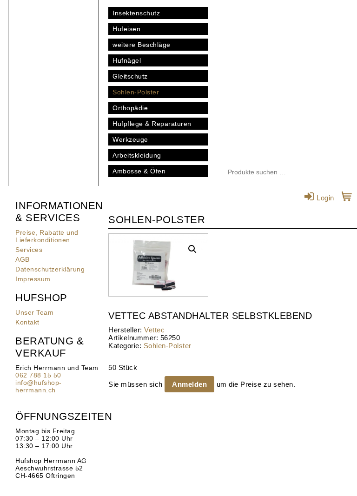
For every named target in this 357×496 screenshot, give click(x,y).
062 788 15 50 (38, 375)
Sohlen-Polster (135, 92)
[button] (192, 249)
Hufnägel (126, 60)
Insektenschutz (136, 13)
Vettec (154, 330)
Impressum (33, 279)
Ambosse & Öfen (138, 171)
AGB (22, 259)
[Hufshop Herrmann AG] (53, 46)
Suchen (313, 172)
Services (28, 249)
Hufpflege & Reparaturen (152, 123)
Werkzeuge (130, 139)
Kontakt (27, 322)
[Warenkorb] (347, 198)
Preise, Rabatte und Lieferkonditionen (47, 236)
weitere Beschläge (141, 44)
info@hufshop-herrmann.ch (38, 386)
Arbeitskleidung (136, 155)
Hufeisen (126, 29)
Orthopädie (130, 108)
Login (324, 198)
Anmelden (189, 384)
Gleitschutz (130, 76)
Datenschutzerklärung (50, 269)
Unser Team (34, 312)
